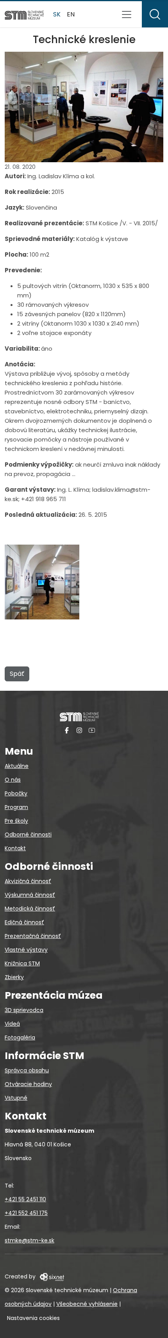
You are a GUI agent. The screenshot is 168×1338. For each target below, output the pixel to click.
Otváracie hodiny (28, 1084)
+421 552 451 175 (26, 1213)
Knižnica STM (22, 963)
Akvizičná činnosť (28, 881)
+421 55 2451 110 (25, 1199)
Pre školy (16, 821)
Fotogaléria (20, 1037)
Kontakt (15, 848)
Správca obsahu (27, 1070)
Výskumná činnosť (30, 895)
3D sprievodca (24, 1010)
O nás (13, 780)
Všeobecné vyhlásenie (87, 1304)
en (71, 14)
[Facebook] (67, 730)
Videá (12, 1024)
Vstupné (16, 1098)
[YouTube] (92, 730)
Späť (17, 673)
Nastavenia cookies (33, 1318)
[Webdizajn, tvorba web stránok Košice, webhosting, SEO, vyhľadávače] (51, 1276)
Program (16, 807)
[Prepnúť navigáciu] (126, 14)
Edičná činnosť (24, 922)
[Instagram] (79, 730)
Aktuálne (17, 766)
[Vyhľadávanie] (155, 14)
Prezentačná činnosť (33, 936)
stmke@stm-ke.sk (29, 1240)
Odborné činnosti (28, 834)
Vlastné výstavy (26, 950)
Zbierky (14, 977)
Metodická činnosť (30, 909)
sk (57, 14)
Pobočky (16, 793)
